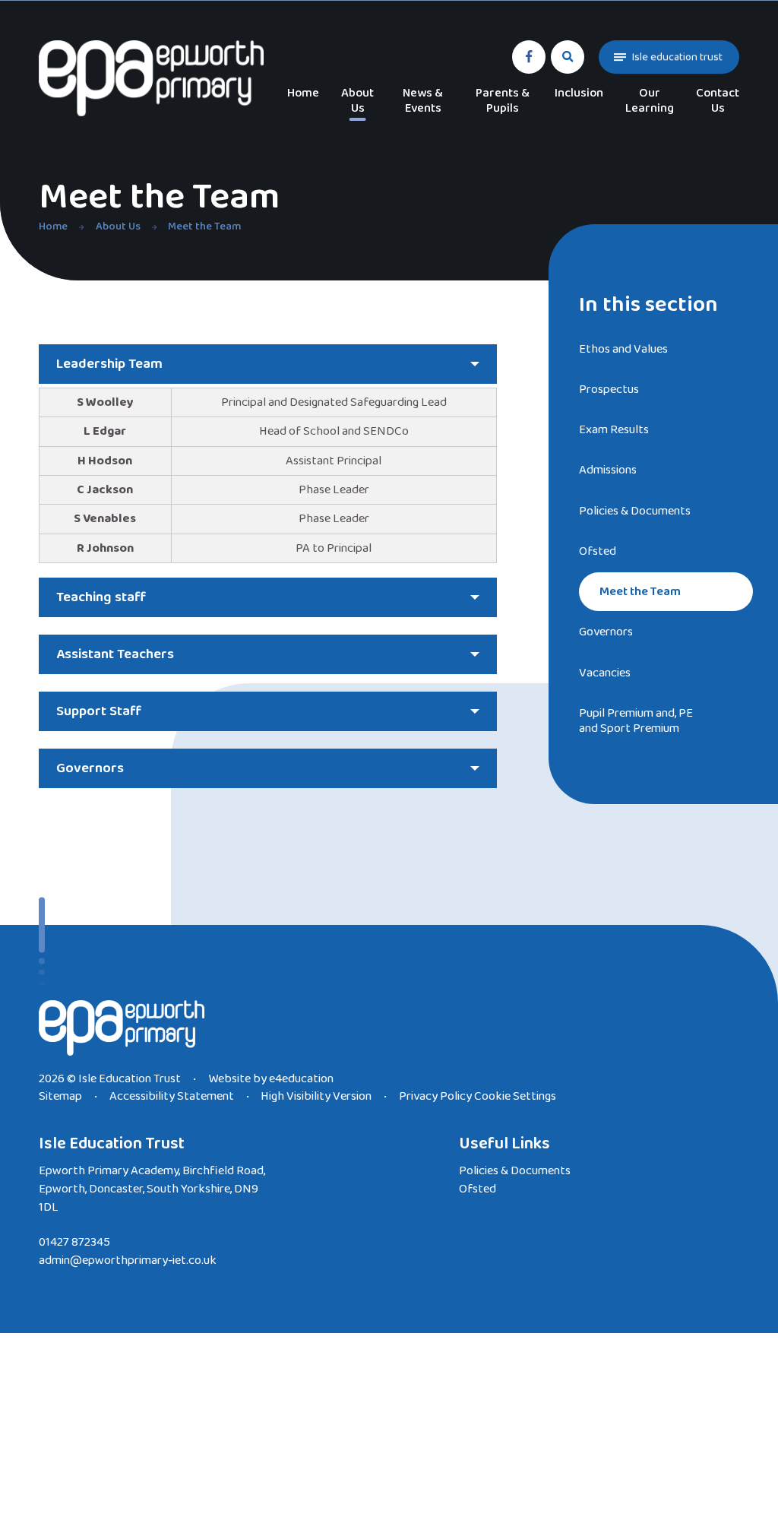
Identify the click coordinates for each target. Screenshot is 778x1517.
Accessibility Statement (171, 1096)
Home (53, 226)
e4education (301, 1079)
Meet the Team (204, 226)
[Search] (568, 57)
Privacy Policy (435, 1096)
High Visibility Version (316, 1096)
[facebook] (529, 57)
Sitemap (60, 1096)
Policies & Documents (515, 1171)
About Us (118, 226)
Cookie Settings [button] (515, 1096)
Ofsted (477, 1189)
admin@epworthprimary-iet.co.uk (128, 1260)
